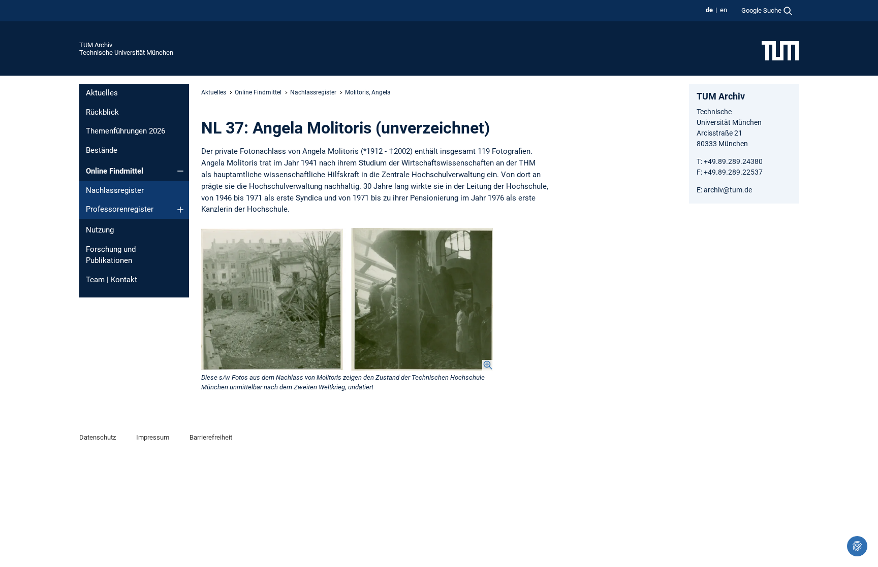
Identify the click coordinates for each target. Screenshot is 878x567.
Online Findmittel (114, 171)
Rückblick (102, 112)
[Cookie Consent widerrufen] (857, 546)
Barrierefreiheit (211, 437)
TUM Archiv (95, 45)
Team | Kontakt (111, 279)
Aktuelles (102, 92)
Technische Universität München (126, 52)
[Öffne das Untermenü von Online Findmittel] (180, 171)
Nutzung (100, 230)
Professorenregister (119, 209)
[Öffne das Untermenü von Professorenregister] (180, 210)
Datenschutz (97, 437)
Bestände (101, 150)
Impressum (152, 437)
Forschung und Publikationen (111, 255)
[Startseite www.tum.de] (780, 50)
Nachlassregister (115, 190)
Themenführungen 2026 (125, 131)
